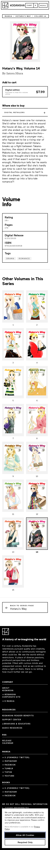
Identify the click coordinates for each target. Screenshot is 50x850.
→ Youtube (8, 776)
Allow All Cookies (25, 835)
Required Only (25, 842)
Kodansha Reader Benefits (18, 715)
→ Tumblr (7, 768)
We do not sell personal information (25, 804)
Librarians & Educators (16, 724)
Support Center (11, 719)
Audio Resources (12, 728)
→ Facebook (9, 765)
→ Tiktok (7, 772)
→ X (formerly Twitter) (16, 757)
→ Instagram (9, 761)
